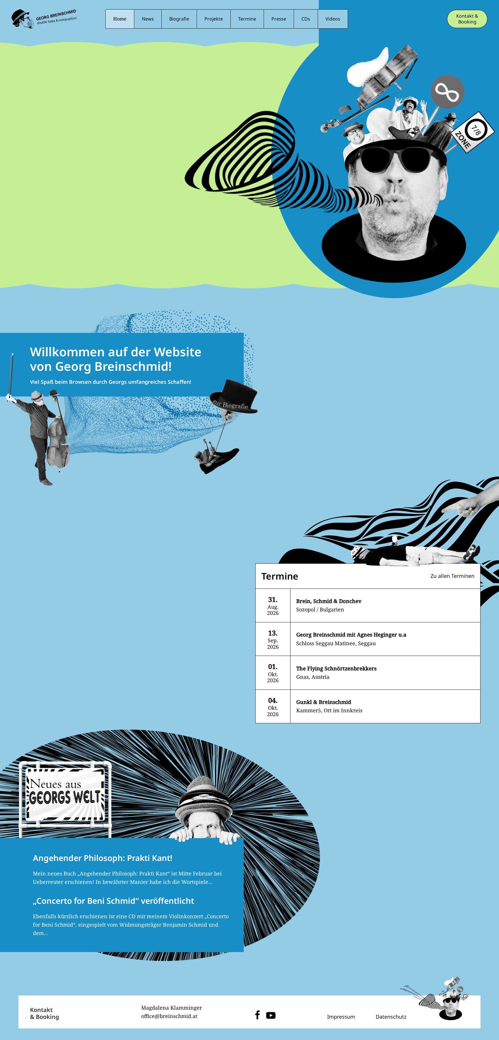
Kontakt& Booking (44, 1013)
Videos (332, 19)
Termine (247, 19)
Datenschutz (391, 1016)
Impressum (341, 1016)
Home (119, 19)
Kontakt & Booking (467, 19)
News (148, 19)
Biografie (179, 19)
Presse (278, 19)
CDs (305, 19)
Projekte (213, 19)
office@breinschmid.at (169, 1016)
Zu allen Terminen (452, 575)
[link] (368, 605)
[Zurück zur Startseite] (44, 19)
